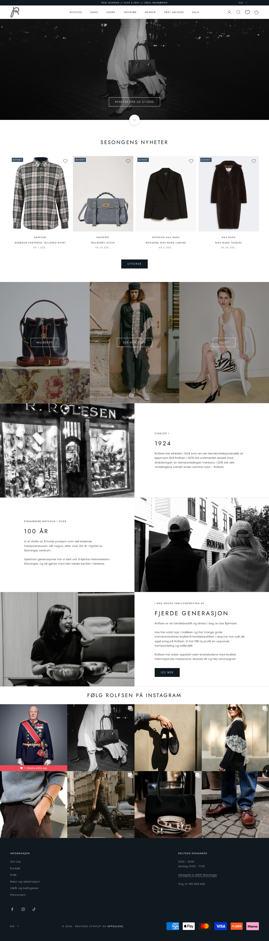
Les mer (167, 672)
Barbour (40, 237)
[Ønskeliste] (247, 12)
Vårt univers (174, 12)
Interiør (130, 12)
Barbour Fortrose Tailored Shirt (40, 242)
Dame (94, 12)
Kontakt (15, 868)
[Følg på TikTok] (34, 909)
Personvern (18, 895)
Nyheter (76, 12)
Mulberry (103, 237)
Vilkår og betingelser (24, 888)
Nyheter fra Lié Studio (134, 102)
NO (241, 2)
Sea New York (134, 342)
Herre (111, 12)
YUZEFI (224, 342)
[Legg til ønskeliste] (65, 161)
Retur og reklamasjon (25, 882)
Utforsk (134, 264)
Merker (150, 12)
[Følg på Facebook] (12, 909)
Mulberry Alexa (103, 242)
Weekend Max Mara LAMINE (166, 242)
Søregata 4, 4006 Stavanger (197, 875)
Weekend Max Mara (166, 237)
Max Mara (229, 237)
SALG (195, 12)
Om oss (15, 862)
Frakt (13, 875)
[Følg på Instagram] (23, 909)
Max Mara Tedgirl (228, 242)
